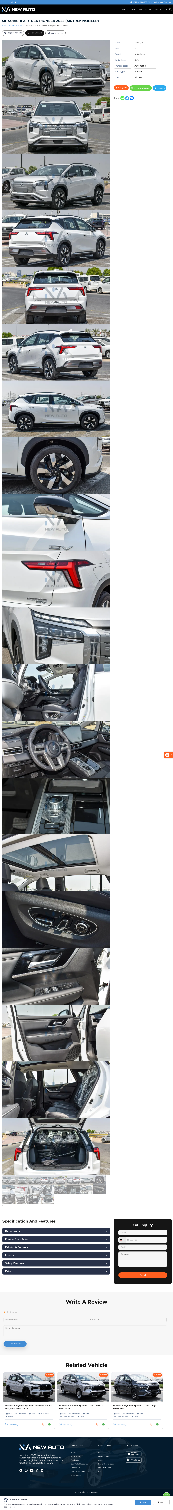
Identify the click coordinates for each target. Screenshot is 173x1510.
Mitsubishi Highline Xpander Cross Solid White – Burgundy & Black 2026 (28, 1407)
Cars (123, 9)
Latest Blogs (103, 1456)
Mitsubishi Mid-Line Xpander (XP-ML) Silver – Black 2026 (81, 1407)
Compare (13, 1424)
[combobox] (122, 1240)
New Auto (94, 1492)
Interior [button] (9, 1255)
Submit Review (15, 1344)
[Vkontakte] (132, 98)
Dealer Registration (106, 1464)
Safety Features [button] (14, 1263)
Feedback (75, 1460)
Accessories (75, 1456)
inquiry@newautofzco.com (160, 2)
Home (4, 25)
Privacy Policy (76, 1475)
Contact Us (160, 9)
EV (99, 1452)
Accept (143, 1502)
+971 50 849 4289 (140, 2)
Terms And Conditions (80, 1471)
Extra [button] (8, 1271)
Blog (148, 9)
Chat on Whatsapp (142, 88)
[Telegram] (127, 98)
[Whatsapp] (122, 98)
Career (101, 1460)
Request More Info (15, 33)
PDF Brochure (36, 33)
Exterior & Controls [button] (16, 1247)
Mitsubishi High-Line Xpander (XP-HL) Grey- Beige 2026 (134, 1407)
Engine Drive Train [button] (16, 1239)
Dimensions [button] (12, 1231)
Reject (161, 1502)
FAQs (100, 1471)
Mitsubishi (20, 25)
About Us (136, 9)
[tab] (56, 1231)
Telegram (161, 88)
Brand (11, 25)
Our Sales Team (104, 1468)
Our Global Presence (79, 1464)
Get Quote (122, 88)
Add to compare (57, 33)
